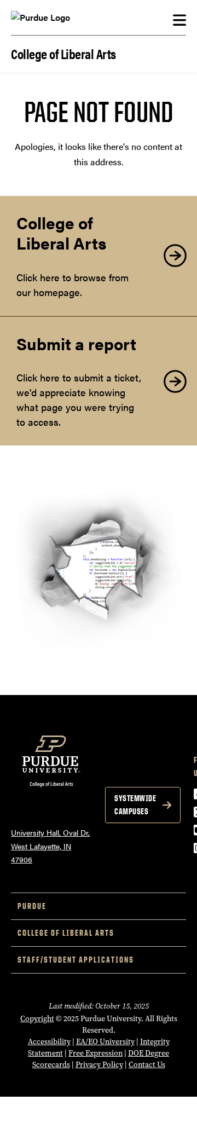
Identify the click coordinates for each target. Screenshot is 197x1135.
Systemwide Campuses (135, 804)
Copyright (37, 1019)
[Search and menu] (179, 20)
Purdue (32, 906)
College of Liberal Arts (63, 53)
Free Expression (95, 1053)
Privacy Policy (99, 1064)
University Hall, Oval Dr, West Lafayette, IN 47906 (50, 846)
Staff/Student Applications (76, 959)
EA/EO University (105, 1041)
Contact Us (147, 1064)
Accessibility (49, 1041)
